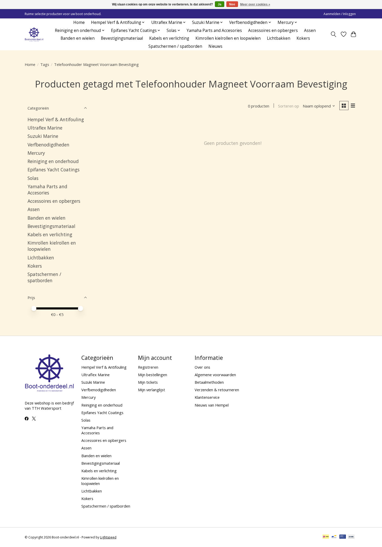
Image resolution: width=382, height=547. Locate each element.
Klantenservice (207, 397)
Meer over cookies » (255, 4)
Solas (33, 178)
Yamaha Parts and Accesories (214, 30)
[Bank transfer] (351, 537)
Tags (44, 64)
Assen (310, 30)
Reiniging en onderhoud (53, 161)
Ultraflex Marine (45, 128)
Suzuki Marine (43, 136)
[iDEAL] (325, 537)
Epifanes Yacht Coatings (54, 169)
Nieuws (215, 46)
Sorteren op (288, 106)
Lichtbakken (278, 38)
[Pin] (342, 537)
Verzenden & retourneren (217, 389)
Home (79, 22)
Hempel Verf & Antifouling (56, 119)
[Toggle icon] (333, 34)
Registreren (148, 367)
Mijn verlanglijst (151, 389)
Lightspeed (108, 537)
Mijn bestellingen (152, 374)
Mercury (36, 153)
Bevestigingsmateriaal (122, 38)
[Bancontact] (334, 537)
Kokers (303, 38)
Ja (219, 4)
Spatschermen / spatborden (175, 46)
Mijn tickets (148, 382)
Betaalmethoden (209, 382)
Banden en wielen (78, 38)
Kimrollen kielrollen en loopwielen (228, 38)
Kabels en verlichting (169, 38)
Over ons (202, 367)
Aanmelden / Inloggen (340, 14)
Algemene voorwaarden (215, 374)
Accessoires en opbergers (273, 30)
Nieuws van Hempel (212, 405)
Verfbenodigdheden (48, 144)
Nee (232, 4)
